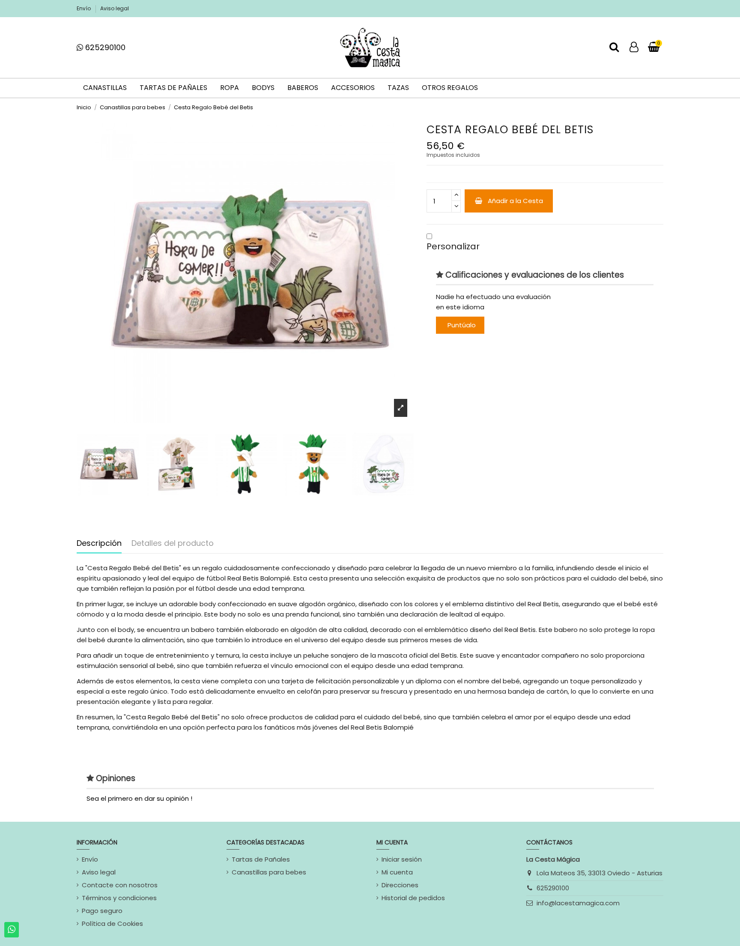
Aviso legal (114, 8)
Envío (84, 8)
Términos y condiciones (119, 897)
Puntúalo (462, 324)
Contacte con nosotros (120, 884)
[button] (429, 236)
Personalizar (453, 246)
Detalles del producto (172, 543)
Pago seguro (102, 910)
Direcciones (400, 884)
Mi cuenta (397, 872)
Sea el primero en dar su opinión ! (139, 798)
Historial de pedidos (413, 897)
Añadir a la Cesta (515, 200)
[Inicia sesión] (634, 48)
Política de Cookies (112, 923)
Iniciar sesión (402, 859)
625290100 (553, 887)
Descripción (99, 543)
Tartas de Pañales (261, 859)
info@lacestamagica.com (578, 902)
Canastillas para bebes (269, 872)
